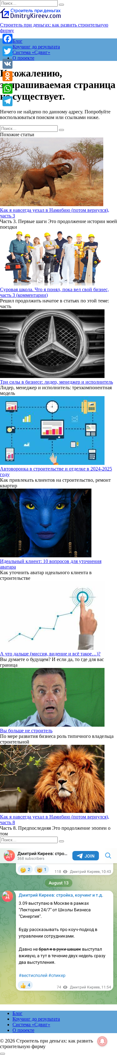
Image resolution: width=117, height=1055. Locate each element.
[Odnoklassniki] (7, 76)
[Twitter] (7, 51)
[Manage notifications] (102, 1041)
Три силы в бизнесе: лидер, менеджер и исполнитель (56, 382)
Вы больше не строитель (26, 730)
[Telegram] (7, 101)
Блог (17, 41)
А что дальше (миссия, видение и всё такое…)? (50, 653)
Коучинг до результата (36, 46)
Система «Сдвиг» (31, 52)
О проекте (23, 58)
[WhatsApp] (7, 88)
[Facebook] (7, 38)
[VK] (7, 63)
